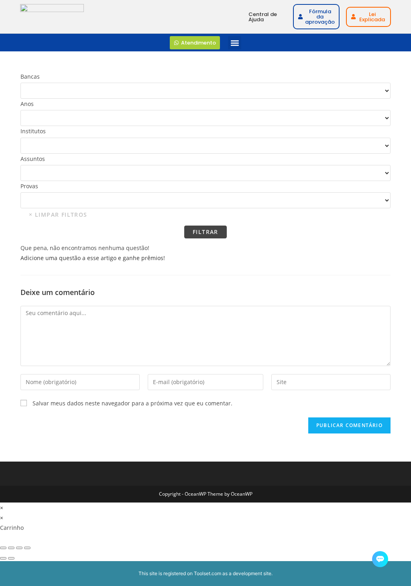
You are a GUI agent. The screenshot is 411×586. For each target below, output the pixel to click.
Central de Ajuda (262, 16)
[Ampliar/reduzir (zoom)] (3, 548)
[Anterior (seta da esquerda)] (3, 558)
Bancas (30, 76)
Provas (29, 186)
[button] (234, 42)
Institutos (33, 131)
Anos (27, 104)
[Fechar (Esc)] (27, 548)
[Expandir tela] (11, 548)
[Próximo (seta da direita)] (11, 558)
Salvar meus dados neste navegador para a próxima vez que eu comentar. (132, 403)
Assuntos (32, 159)
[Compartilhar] (19, 548)
